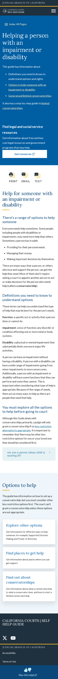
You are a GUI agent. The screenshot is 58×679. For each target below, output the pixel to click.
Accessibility (9, 652)
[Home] (25, 11)
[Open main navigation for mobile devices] (53, 11)
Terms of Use (9, 661)
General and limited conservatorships (29, 95)
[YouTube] (13, 638)
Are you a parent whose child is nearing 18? (26, 454)
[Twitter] (4, 638)
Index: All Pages (18, 24)
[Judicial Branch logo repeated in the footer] (29, 647)
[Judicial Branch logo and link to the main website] (29, 3)
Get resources (22, 154)
